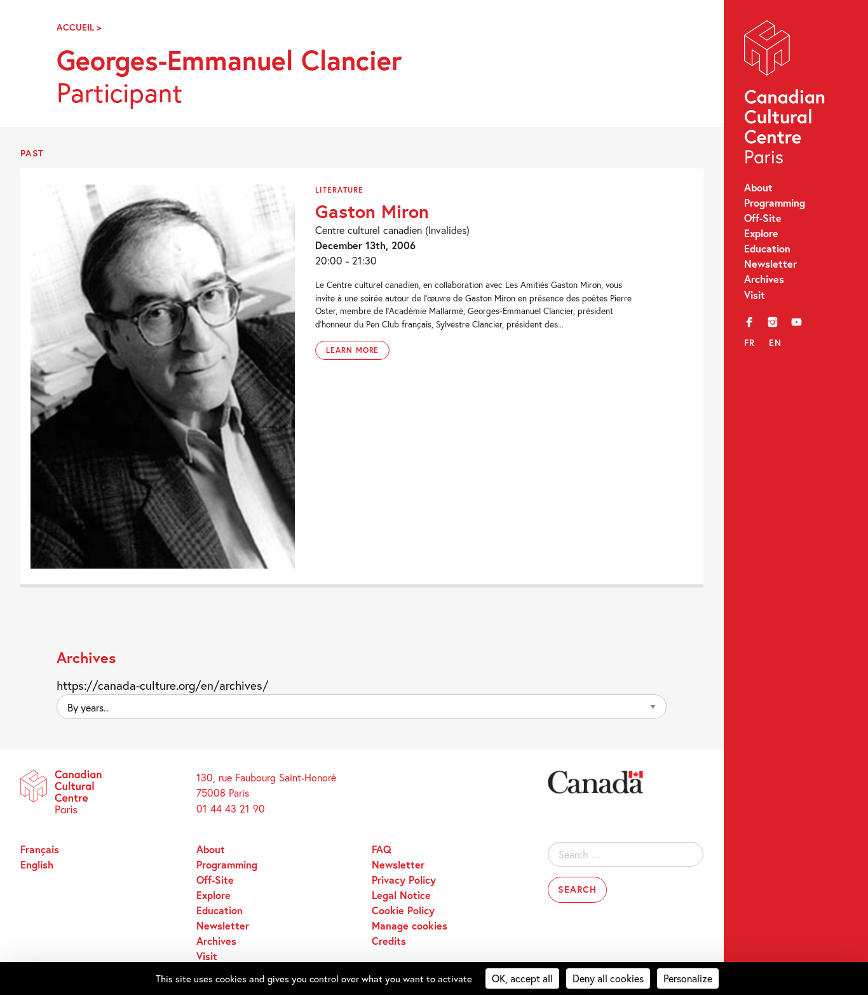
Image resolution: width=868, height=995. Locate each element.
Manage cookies (409, 925)
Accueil (75, 27)
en (775, 342)
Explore (761, 233)
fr (750, 342)
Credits (389, 940)
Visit (754, 294)
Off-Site (763, 217)
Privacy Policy (404, 879)
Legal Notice (401, 895)
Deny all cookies (608, 978)
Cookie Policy (403, 910)
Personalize (687, 978)
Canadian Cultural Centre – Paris (785, 95)
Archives (764, 278)
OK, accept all (522, 978)
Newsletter (770, 263)
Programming (774, 202)
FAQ (381, 849)
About (758, 187)
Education (767, 248)
